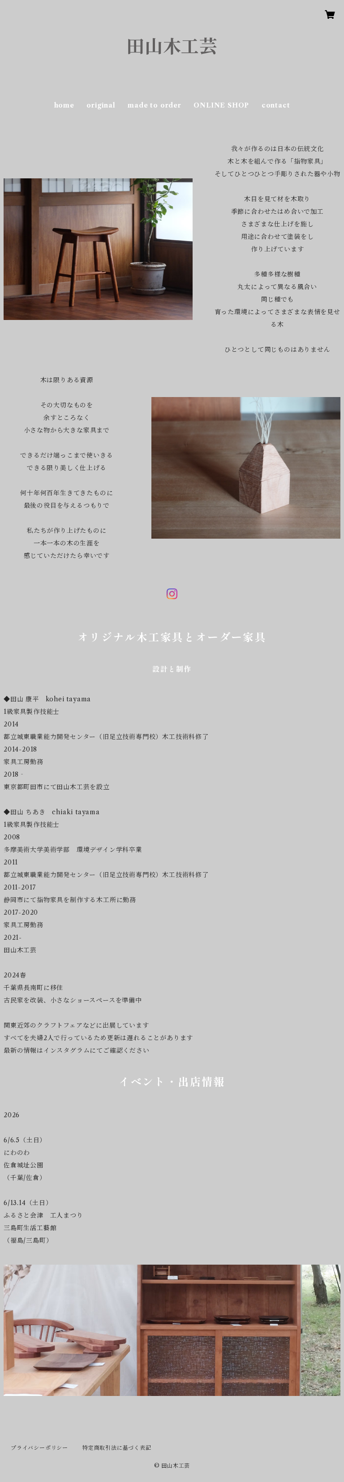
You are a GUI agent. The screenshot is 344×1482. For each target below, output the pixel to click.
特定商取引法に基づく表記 (116, 1447)
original (100, 105)
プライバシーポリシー (39, 1447)
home (64, 105)
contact (276, 105)
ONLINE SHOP (221, 105)
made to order (154, 105)
